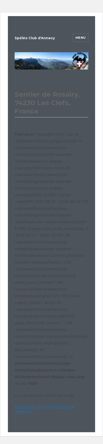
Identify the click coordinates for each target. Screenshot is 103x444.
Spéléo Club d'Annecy (35, 38)
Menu (80, 37)
